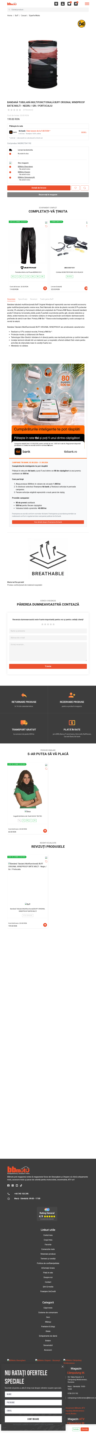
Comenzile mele (48, 1249)
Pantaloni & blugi (48, 1326)
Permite (85, 1429)
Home (9, 15)
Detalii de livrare (39, 188)
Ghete (48, 1331)
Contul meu (48, 1235)
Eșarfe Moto (34, 15)
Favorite (48, 1244)
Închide (76, 1429)
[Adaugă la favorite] (75, 187)
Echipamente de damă (48, 1336)
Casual (24, 15)
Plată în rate (48, 1273)
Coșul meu (48, 1240)
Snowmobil (48, 1345)
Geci (48, 1317)
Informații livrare (48, 1268)
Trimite (48, 666)
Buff (16, 15)
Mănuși (48, 1322)
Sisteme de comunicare (48, 1312)
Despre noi (48, 1277)
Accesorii (48, 1350)
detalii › (84, 132)
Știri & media (48, 1287)
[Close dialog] (63, 1367)
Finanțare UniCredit (48, 1291)
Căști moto (48, 1308)
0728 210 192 (73, 1393)
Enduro (48, 1341)
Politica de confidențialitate (48, 1263)
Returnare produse (48, 1254)
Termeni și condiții (48, 1259)
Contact (48, 1282)
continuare (33, 1419)
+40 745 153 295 (21, 1194)
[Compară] (85, 187)
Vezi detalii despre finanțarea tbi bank (48, 522)
